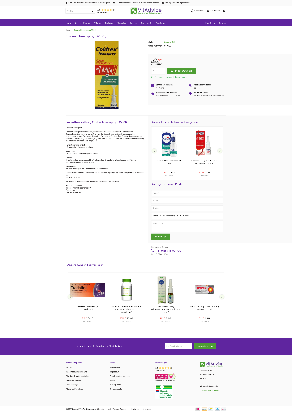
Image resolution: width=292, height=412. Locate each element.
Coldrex (167, 42)
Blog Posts (210, 23)
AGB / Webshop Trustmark (117, 409)
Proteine (109, 23)
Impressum (114, 372)
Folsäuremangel (72, 385)
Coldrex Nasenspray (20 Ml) (85, 30)
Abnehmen (160, 23)
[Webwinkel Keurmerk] (175, 376)
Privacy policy (115, 385)
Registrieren (203, 346)
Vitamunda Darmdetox (74, 389)
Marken (69, 368)
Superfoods (146, 23)
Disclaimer (135, 409)
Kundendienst (115, 368)
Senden (158, 236)
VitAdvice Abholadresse (120, 376)
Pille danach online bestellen (77, 376)
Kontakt (222, 23)
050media (100, 409)
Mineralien (121, 23)
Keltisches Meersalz (74, 380)
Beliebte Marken (82, 23)
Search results (116, 389)
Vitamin (97, 23)
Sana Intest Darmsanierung (76, 372)
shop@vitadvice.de (210, 386)
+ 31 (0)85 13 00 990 (168, 251)
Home (68, 23)
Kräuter (133, 23)
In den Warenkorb (183, 71)
